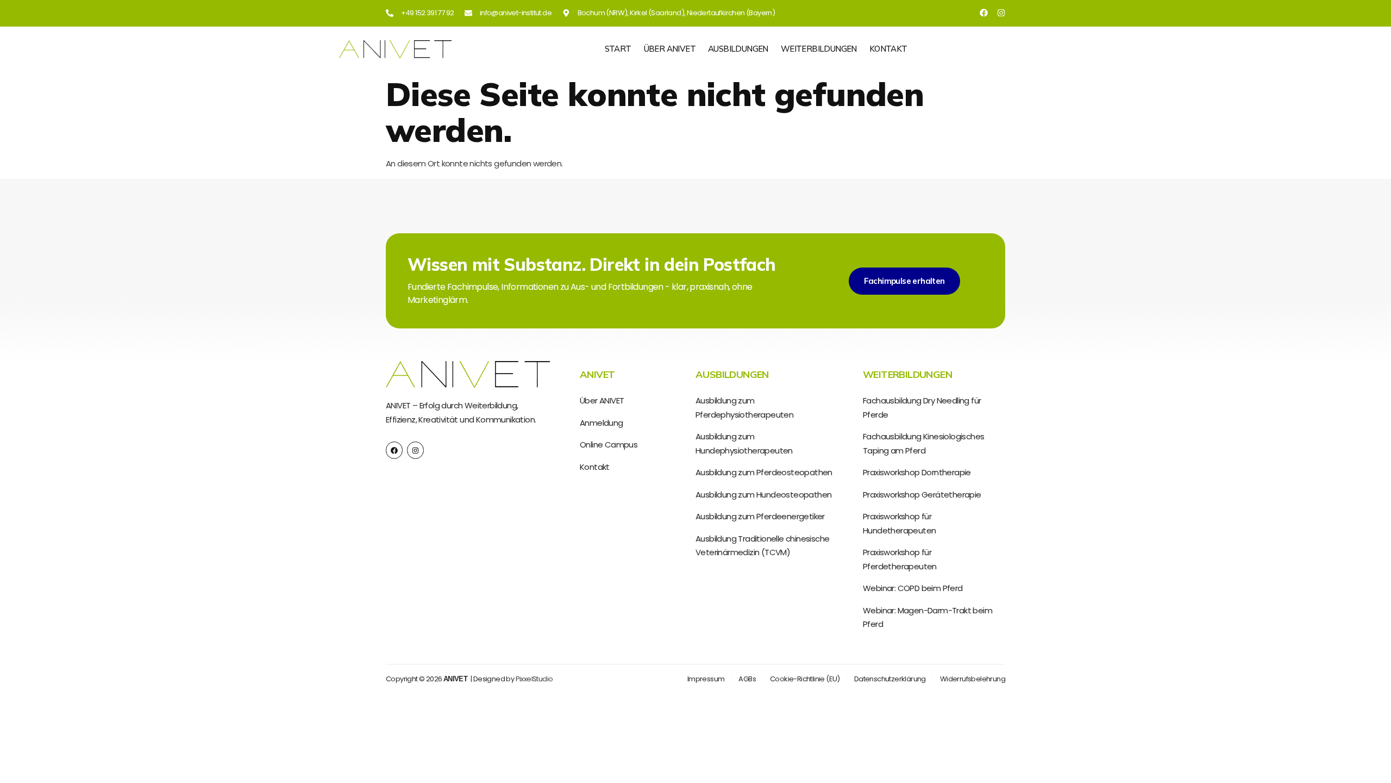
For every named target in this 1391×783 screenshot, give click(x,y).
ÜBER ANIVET (670, 49)
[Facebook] (984, 13)
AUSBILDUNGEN (738, 49)
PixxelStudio (534, 679)
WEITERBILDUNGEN (819, 49)
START (618, 49)
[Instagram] (1001, 13)
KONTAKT (888, 49)
